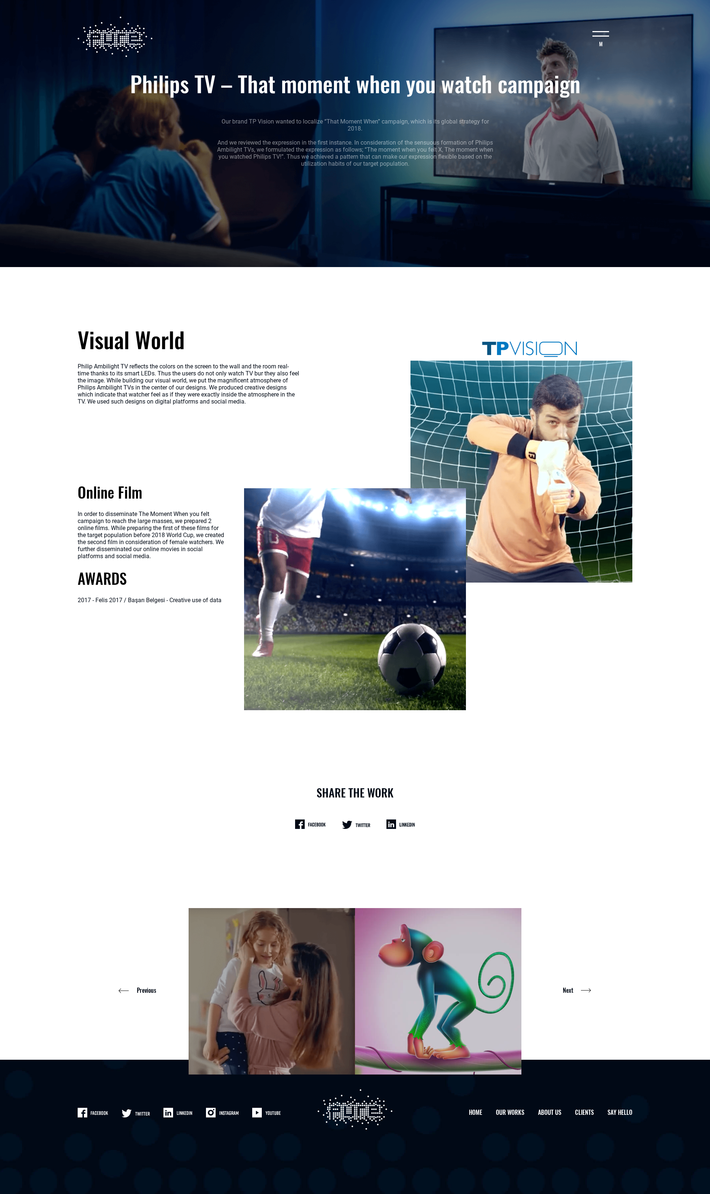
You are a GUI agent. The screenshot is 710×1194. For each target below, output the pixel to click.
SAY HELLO (620, 1112)
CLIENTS (584, 1112)
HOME (475, 1112)
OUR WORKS (510, 1112)
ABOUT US (549, 1112)
